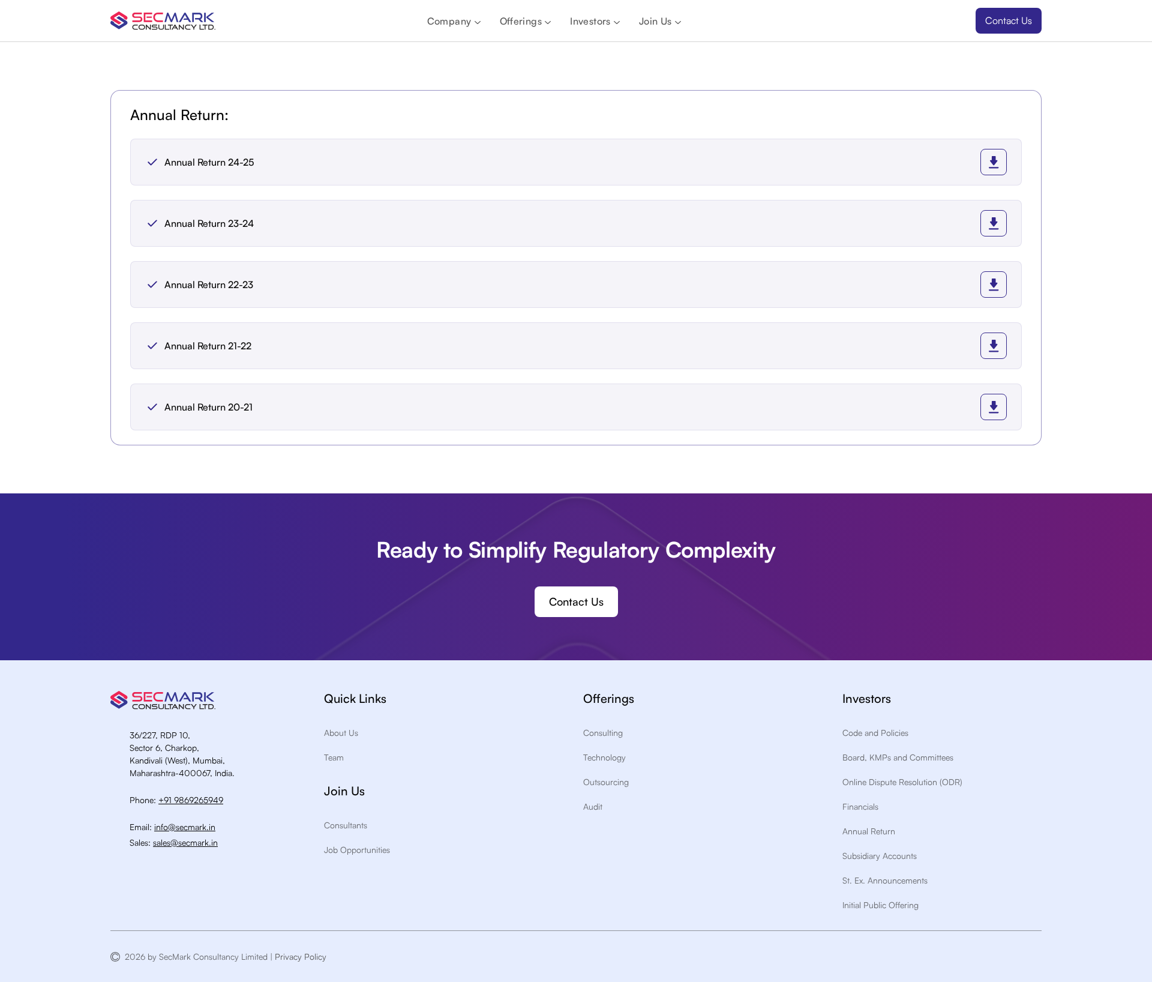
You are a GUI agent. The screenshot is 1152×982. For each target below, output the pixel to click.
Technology (604, 757)
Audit (592, 806)
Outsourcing (606, 782)
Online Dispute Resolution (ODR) (902, 782)
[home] (162, 20)
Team (334, 757)
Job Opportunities (357, 850)
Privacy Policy (303, 956)
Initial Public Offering (880, 905)
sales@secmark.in (185, 842)
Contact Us (1008, 20)
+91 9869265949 (190, 800)
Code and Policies (875, 732)
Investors (590, 21)
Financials (860, 806)
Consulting (603, 732)
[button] (454, 21)
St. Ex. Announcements (885, 880)
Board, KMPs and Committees (897, 757)
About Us (341, 732)
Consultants (345, 825)
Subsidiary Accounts (879, 856)
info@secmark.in (184, 827)
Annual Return (868, 831)
